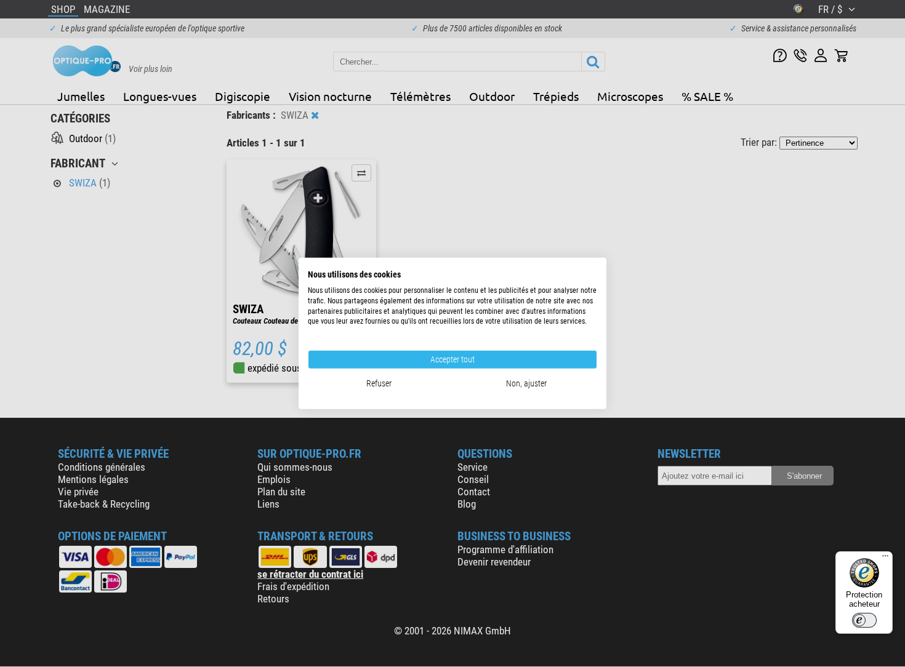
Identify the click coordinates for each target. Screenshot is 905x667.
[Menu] (885, 558)
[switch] (864, 620)
